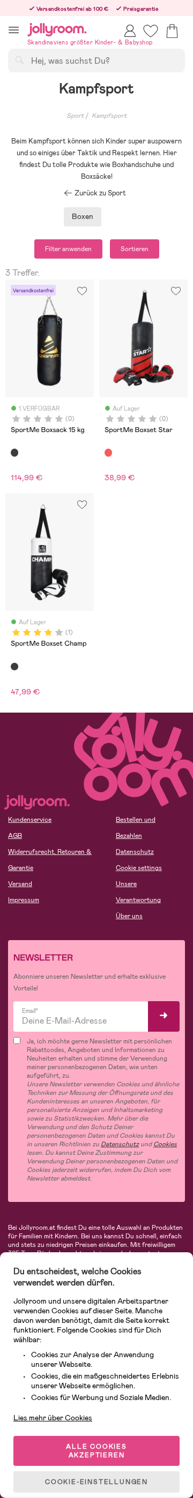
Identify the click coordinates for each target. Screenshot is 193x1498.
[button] (14, 29)
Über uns (129, 916)
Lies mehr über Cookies (52, 1418)
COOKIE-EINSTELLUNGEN (96, 1482)
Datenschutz (135, 852)
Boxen (82, 216)
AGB (15, 835)
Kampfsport (109, 115)
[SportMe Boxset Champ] (14, 666)
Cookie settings (139, 868)
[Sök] (19, 60)
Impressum (23, 900)
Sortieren (135, 249)
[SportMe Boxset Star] (108, 452)
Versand (20, 884)
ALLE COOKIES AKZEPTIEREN (96, 1450)
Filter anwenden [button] (68, 249)
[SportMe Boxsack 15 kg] (14, 452)
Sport (75, 115)
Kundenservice (29, 819)
